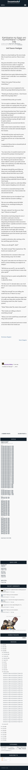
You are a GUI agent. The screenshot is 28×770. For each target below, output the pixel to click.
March (4, 669)
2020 (3, 730)
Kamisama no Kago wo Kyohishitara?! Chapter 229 (12, 721)
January (5, 724)
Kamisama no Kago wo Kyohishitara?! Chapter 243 (12, 694)
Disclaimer (14, 769)
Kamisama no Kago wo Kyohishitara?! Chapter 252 (12, 677)
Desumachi (4, 747)
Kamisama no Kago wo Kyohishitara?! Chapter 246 (12, 688)
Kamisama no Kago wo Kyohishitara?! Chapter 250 (12, 681)
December (5, 652)
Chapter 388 (3, 573)
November (5, 654)
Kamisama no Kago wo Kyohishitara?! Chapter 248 (12, 685)
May (4, 665)
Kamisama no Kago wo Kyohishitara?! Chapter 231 (12, 717)
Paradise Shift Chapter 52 (5, 607)
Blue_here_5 (5, 599)
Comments (5, 760)
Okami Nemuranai (21, 747)
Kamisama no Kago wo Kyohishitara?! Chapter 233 (12, 714)
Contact (18, 767)
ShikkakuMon (11, 748)
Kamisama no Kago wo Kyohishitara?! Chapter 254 (12, 673)
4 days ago (12, 602)
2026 (3, 644)
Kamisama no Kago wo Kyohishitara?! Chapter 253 (12, 675)
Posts (4, 758)
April (4, 667)
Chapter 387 (3, 572)
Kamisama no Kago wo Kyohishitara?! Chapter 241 (12, 698)
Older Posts (22, 433)
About (14, 767)
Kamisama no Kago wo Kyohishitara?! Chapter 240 (12, 700)
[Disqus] (14, 378)
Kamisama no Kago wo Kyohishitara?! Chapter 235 (12, 710)
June (4, 664)
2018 (3, 734)
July (4, 662)
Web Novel (17, 43)
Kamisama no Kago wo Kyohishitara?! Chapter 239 (12, 702)
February (5, 671)
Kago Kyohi (11, 43)
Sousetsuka (14, 1)
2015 (3, 740)
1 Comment (19, 44)
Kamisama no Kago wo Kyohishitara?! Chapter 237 (12, 706)
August (4, 660)
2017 (3, 736)
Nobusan (12, 747)
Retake (5, 748)
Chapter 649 (3, 576)
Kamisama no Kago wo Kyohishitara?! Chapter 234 (12, 712)
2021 (3, 728)
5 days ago (12, 607)
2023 (3, 650)
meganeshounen (6, 604)
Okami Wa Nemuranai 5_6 (5, 602)
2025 (3, 646)
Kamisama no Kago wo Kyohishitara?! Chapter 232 (12, 715)
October (5, 656)
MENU (3, 5)
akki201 (4, 594)
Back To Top (3, 766)
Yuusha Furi (7, 750)
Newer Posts (5, 433)
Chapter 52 (3, 566)
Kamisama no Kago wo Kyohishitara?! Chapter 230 (12, 719)
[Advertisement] (14, 22)
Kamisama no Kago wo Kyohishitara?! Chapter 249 (14, 39)
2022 (3, 726)
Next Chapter (23, 340)
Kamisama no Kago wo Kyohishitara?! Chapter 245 (12, 690)
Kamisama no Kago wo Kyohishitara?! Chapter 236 (12, 708)
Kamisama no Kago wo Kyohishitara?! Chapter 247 (12, 686)
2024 (3, 648)
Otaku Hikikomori (6, 589)
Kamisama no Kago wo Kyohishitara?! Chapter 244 (12, 692)
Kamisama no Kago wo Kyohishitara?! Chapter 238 (12, 704)
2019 (3, 732)
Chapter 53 (3, 565)
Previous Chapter (6, 337)
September (5, 658)
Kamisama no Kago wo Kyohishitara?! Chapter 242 (12, 696)
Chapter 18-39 (3, 570)
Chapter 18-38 (3, 569)
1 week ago (12, 612)
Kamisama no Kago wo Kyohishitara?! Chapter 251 (12, 679)
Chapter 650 (3, 577)
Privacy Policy (23, 767)
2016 (3, 738)
